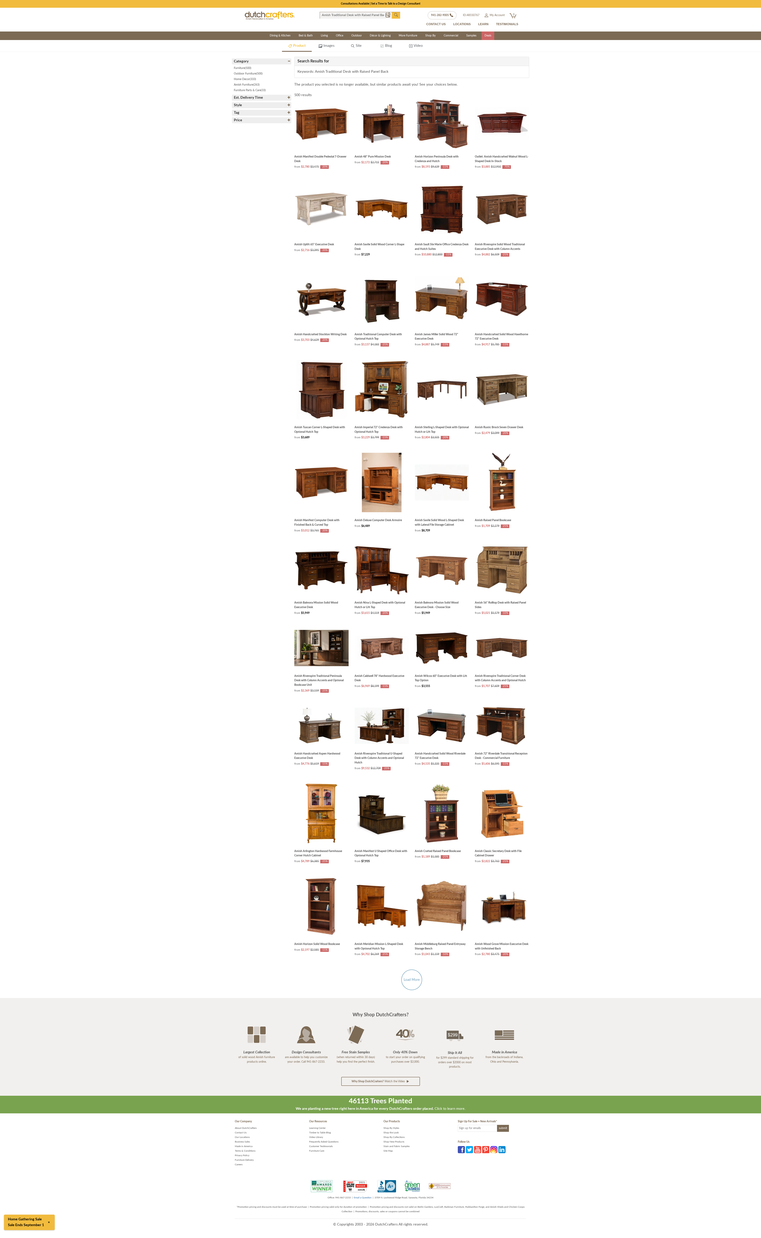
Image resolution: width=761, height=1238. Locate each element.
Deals (488, 35)
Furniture (242, 68)
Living (324, 35)
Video (418, 46)
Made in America (243, 1146)
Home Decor (245, 79)
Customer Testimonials (321, 1146)
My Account (497, 15)
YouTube (477, 1149)
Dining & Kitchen (280, 35)
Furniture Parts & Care (250, 90)
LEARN (483, 24)
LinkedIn (502, 1149)
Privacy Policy (242, 1155)
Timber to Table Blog (320, 1132)
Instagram (493, 1149)
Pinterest (485, 1149)
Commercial (451, 35)
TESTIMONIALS (507, 24)
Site (358, 46)
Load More (412, 979)
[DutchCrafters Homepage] (269, 15)
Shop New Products (393, 1142)
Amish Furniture (247, 84)
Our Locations (242, 1137)
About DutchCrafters (246, 1128)
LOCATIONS (462, 24)
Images (328, 46)
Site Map (388, 1151)
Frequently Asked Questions (323, 1142)
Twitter (469, 1149)
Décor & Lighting (380, 35)
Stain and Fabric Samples (396, 1146)
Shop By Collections (394, 1137)
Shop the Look (391, 1132)
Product (299, 46)
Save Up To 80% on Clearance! (380, 3)
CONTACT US (436, 24)
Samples (471, 35)
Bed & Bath (306, 35)
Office (339, 35)
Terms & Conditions (245, 1151)
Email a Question (363, 1197)
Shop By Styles (391, 1128)
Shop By (430, 35)
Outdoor (356, 35)
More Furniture (408, 35)
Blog (388, 46)
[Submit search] (396, 15)
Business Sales (242, 1142)
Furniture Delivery (244, 1160)
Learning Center (317, 1128)
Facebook (461, 1149)
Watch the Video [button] (379, 1081)
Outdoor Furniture (248, 73)
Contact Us (241, 1132)
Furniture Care (316, 1151)
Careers (239, 1164)
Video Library (316, 1137)
